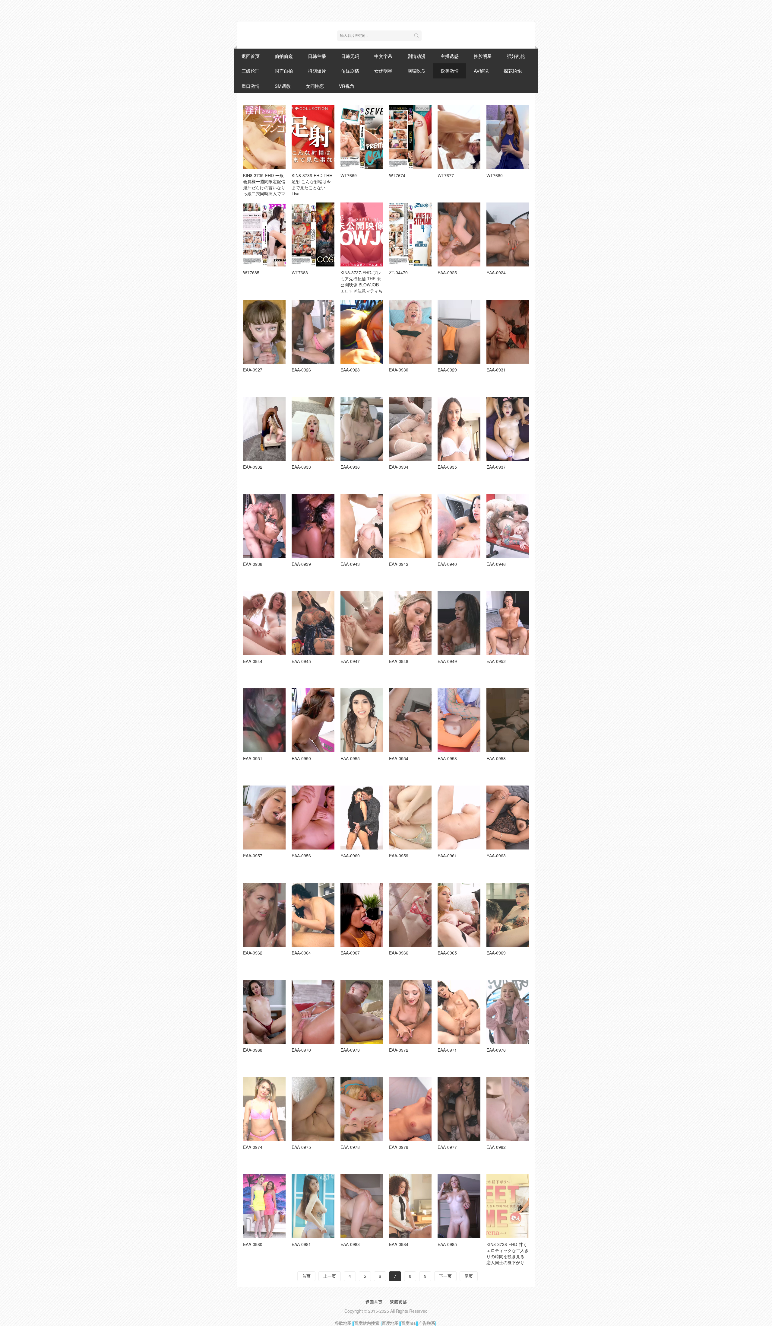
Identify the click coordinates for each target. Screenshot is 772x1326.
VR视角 (346, 86)
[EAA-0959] (410, 817)
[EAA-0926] (313, 332)
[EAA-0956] (313, 817)
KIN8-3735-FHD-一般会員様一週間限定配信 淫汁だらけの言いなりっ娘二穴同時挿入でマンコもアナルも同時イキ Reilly (264, 190)
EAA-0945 (301, 661)
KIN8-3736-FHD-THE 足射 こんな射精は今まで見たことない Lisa (312, 184)
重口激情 (251, 86)
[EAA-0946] (507, 526)
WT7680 (494, 175)
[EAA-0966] (410, 915)
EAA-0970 (301, 1050)
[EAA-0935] (459, 429)
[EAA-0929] (459, 332)
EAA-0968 (252, 1050)
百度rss (408, 1323)
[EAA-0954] (410, 720)
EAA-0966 (398, 953)
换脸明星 (483, 56)
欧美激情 (450, 71)
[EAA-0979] (410, 1109)
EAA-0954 (398, 758)
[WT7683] (313, 234)
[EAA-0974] (264, 1109)
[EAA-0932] (264, 429)
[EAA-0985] (459, 1206)
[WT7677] (459, 137)
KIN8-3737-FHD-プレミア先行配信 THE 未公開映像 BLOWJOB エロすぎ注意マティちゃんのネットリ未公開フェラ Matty (361, 287)
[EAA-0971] (459, 1012)
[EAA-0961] (459, 817)
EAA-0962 (252, 953)
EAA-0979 (398, 1147)
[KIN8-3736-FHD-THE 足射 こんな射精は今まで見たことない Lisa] (313, 137)
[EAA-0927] (264, 332)
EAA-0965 (447, 953)
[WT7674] (410, 137)
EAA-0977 (447, 1147)
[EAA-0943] (361, 526)
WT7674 (397, 175)
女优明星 (383, 71)
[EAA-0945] (313, 623)
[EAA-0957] (264, 817)
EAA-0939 (301, 564)
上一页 (329, 1276)
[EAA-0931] (507, 332)
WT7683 (300, 272)
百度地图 (390, 1323)
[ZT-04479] (410, 234)
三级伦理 (251, 71)
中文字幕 (383, 56)
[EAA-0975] (313, 1109)
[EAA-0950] (313, 720)
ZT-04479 (398, 272)
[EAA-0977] (459, 1109)
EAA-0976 (496, 1050)
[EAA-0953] (459, 720)
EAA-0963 (496, 856)
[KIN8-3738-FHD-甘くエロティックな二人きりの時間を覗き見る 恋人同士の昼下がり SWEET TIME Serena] (507, 1206)
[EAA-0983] (361, 1206)
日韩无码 (350, 56)
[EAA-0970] (313, 1012)
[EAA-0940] (459, 526)
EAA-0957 (252, 856)
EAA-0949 (447, 661)
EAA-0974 (252, 1147)
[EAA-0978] (361, 1109)
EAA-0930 (398, 370)
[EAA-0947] (361, 623)
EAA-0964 (301, 953)
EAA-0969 (496, 953)
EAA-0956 (301, 856)
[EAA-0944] (264, 623)
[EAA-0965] (459, 915)
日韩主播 (317, 56)
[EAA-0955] (361, 720)
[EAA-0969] (507, 915)
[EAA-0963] (507, 817)
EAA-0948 (398, 661)
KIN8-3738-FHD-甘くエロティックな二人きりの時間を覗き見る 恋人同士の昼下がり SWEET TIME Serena (507, 1256)
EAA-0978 (350, 1147)
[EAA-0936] (361, 429)
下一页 (445, 1276)
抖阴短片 (317, 71)
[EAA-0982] (507, 1109)
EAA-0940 (447, 564)
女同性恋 (315, 86)
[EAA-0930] (410, 332)
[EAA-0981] (313, 1206)
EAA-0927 (252, 370)
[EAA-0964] (313, 915)
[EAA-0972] (410, 1012)
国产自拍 (284, 71)
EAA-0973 (350, 1050)
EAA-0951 (252, 758)
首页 (306, 1276)
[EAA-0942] (410, 526)
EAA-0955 (350, 758)
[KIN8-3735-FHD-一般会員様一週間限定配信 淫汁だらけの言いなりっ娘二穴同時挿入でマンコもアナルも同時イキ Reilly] (264, 137)
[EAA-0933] (313, 429)
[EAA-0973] (361, 1012)
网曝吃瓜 (416, 71)
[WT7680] (507, 137)
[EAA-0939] (313, 526)
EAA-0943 (350, 564)
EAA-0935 (447, 467)
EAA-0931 (496, 370)
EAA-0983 (350, 1244)
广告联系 (426, 1323)
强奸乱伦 (516, 56)
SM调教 (283, 86)
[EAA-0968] (264, 1012)
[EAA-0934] (410, 429)
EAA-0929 (447, 370)
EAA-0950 (301, 758)
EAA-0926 (301, 370)
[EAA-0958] (507, 720)
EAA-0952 (496, 661)
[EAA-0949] (459, 623)
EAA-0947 (350, 661)
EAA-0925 (447, 272)
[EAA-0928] (361, 332)
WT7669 (348, 175)
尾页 (468, 1276)
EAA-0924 (496, 272)
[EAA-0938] (264, 526)
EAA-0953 (447, 758)
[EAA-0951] (264, 720)
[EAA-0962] (264, 915)
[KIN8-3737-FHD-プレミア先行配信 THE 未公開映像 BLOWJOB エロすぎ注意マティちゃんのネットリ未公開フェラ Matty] (361, 234)
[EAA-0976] (507, 1012)
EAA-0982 (496, 1147)
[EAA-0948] (410, 623)
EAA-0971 (447, 1050)
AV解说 (481, 71)
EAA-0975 (301, 1147)
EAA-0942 (398, 564)
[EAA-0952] (507, 623)
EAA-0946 (496, 564)
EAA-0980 (252, 1244)
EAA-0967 (350, 953)
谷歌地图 (343, 1323)
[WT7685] (264, 234)
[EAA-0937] (507, 429)
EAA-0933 (301, 467)
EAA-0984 (398, 1244)
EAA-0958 (496, 758)
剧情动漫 (416, 56)
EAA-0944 (252, 661)
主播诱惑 (450, 56)
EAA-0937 (496, 467)
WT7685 (251, 272)
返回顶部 (398, 1302)
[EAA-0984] (410, 1206)
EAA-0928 (350, 370)
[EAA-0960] (361, 817)
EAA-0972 (398, 1050)
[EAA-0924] (507, 234)
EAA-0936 (350, 467)
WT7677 (446, 175)
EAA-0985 (447, 1244)
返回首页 (251, 56)
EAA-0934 (398, 467)
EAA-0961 (447, 856)
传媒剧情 (350, 71)
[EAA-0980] (264, 1206)
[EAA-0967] (361, 915)
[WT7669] (361, 137)
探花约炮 (513, 71)
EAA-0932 (252, 467)
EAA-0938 (252, 564)
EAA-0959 (398, 856)
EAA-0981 (301, 1244)
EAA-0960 (350, 856)
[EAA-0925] (459, 234)
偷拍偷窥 (284, 56)
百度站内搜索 (366, 1323)
